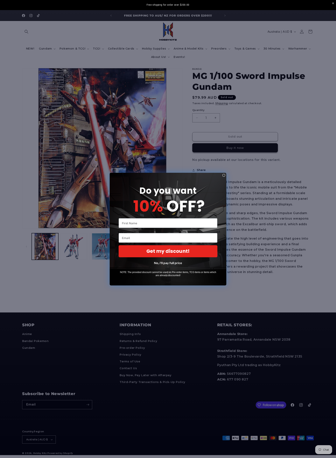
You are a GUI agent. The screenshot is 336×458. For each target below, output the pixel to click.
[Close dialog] (224, 175)
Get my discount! (168, 251)
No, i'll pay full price (168, 263)
